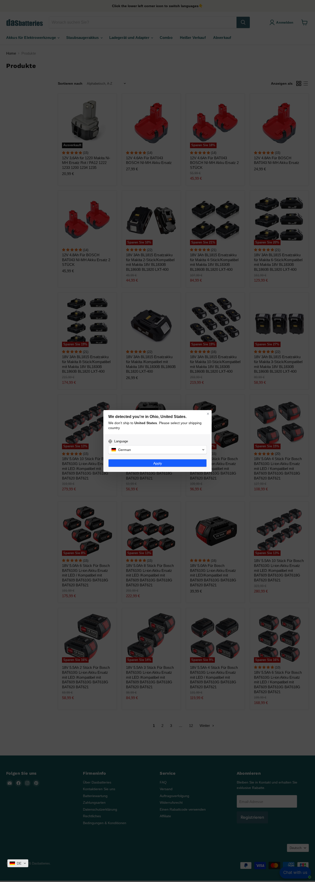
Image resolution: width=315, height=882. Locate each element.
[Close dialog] (208, 414)
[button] (17, 863)
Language (121, 441)
